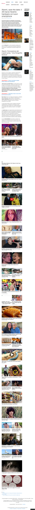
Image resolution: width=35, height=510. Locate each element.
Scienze (22, 4)
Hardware (8, 2)
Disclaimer (23, 508)
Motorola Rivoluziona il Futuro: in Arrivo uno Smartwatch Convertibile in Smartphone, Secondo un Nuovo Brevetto (32, 45)
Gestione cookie (33, 509)
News (12, 2)
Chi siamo (11, 508)
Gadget (20, 2)
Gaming (16, 2)
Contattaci (23, 504)
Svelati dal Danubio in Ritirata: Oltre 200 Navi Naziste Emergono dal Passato (31, 31)
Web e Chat (26, 2)
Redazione (15, 508)
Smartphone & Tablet (15, 4)
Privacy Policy (19, 508)
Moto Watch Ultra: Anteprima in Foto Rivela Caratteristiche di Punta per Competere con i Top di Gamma (32, 87)
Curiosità (7, 4)
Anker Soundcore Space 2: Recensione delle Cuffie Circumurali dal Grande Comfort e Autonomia (31, 75)
